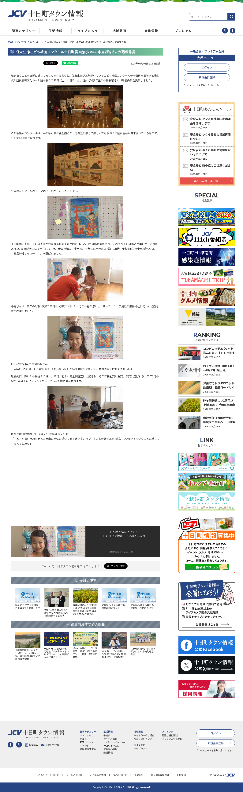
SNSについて (120, 775)
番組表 (106, 735)
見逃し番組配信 (170, 735)
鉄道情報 (108, 752)
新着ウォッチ (87, 742)
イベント (84, 745)
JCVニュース (36, 41)
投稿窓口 (33, 744)
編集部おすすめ (88, 749)
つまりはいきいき (143, 738)
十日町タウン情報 (17, 41)
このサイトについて (48, 775)
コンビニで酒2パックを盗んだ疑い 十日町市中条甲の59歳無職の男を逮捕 (219, 353)
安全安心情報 (110, 749)
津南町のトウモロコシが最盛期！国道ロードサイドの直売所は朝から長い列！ (218, 389)
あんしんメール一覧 (206, 181)
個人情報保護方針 (160, 775)
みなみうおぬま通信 (144, 735)
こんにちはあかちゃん (114, 742)
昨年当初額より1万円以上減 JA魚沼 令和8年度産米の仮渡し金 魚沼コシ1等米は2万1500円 (219, 406)
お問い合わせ (52, 744)
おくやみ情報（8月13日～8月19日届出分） (218, 368)
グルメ (83, 738)
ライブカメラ (141, 748)
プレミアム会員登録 (172, 738)
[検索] (231, 17)
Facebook (232, 30)
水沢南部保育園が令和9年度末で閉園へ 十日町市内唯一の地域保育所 (219, 422)
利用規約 (181, 775)
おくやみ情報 (110, 738)
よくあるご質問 (98, 775)
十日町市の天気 (111, 745)
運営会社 (138, 775)
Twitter (225, 30)
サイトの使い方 (74, 775)
